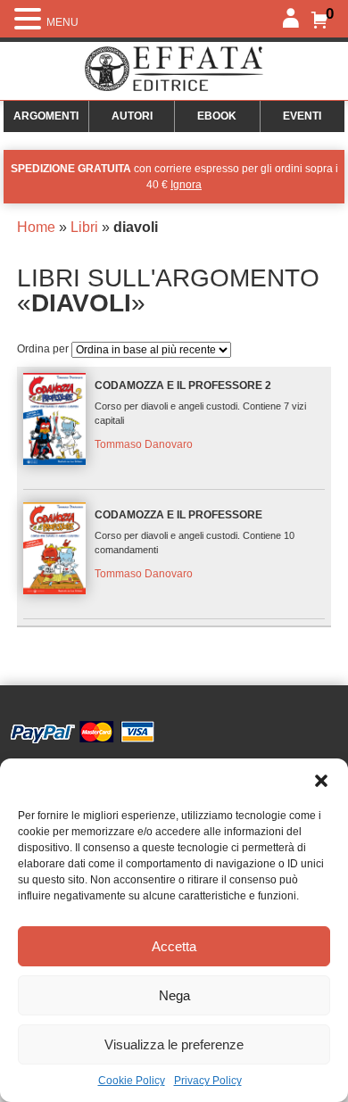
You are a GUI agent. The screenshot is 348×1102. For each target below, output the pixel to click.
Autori (132, 116)
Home (36, 227)
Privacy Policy (208, 1080)
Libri (84, 227)
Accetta (174, 946)
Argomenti (46, 116)
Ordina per (44, 349)
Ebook (216, 116)
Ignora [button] (186, 184)
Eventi (302, 116)
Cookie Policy (131, 1080)
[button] (321, 781)
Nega (174, 995)
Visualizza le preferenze (174, 1044)
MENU (62, 22)
